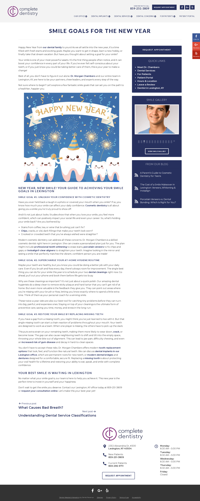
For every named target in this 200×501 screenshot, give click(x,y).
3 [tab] (144, 141)
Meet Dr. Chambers (148, 67)
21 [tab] (155, 142)
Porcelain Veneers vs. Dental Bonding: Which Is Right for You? (158, 201)
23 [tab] (160, 142)
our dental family (52, 47)
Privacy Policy (111, 497)
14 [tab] (174, 141)
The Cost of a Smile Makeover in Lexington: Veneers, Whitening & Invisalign (158, 187)
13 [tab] (171, 141)
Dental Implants (99, 16)
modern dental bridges (100, 355)
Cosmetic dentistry (96, 205)
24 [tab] (163, 142)
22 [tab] (158, 142)
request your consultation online (39, 391)
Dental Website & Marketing (69, 497)
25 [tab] (166, 142)
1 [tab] (138, 141)
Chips (24, 231)
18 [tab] (147, 142)
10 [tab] (163, 141)
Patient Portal (187, 16)
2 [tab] (141, 141)
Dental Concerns (145, 16)
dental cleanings (98, 272)
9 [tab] (160, 141)
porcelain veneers (94, 247)
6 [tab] (152, 141)
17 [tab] (144, 142)
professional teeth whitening (50, 247)
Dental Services (122, 16)
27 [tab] (171, 142)
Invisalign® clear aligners (41, 250)
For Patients (166, 16)
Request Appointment (164, 7)
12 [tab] (168, 141)
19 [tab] (149, 142)
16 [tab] (141, 142)
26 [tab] (168, 142)
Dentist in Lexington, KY (150, 88)
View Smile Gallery (157, 151)
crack (116, 331)
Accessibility (136, 497)
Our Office (79, 16)
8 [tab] (158, 141)
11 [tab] (166, 141)
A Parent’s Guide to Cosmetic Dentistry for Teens (156, 174)
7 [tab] (155, 141)
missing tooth (92, 358)
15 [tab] (138, 142)
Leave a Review (146, 84)
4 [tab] (147, 141)
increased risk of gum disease (39, 342)
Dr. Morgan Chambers (83, 76)
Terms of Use (124, 497)
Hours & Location (147, 81)
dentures (23, 358)
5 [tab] (149, 141)
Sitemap (100, 497)
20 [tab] (152, 142)
